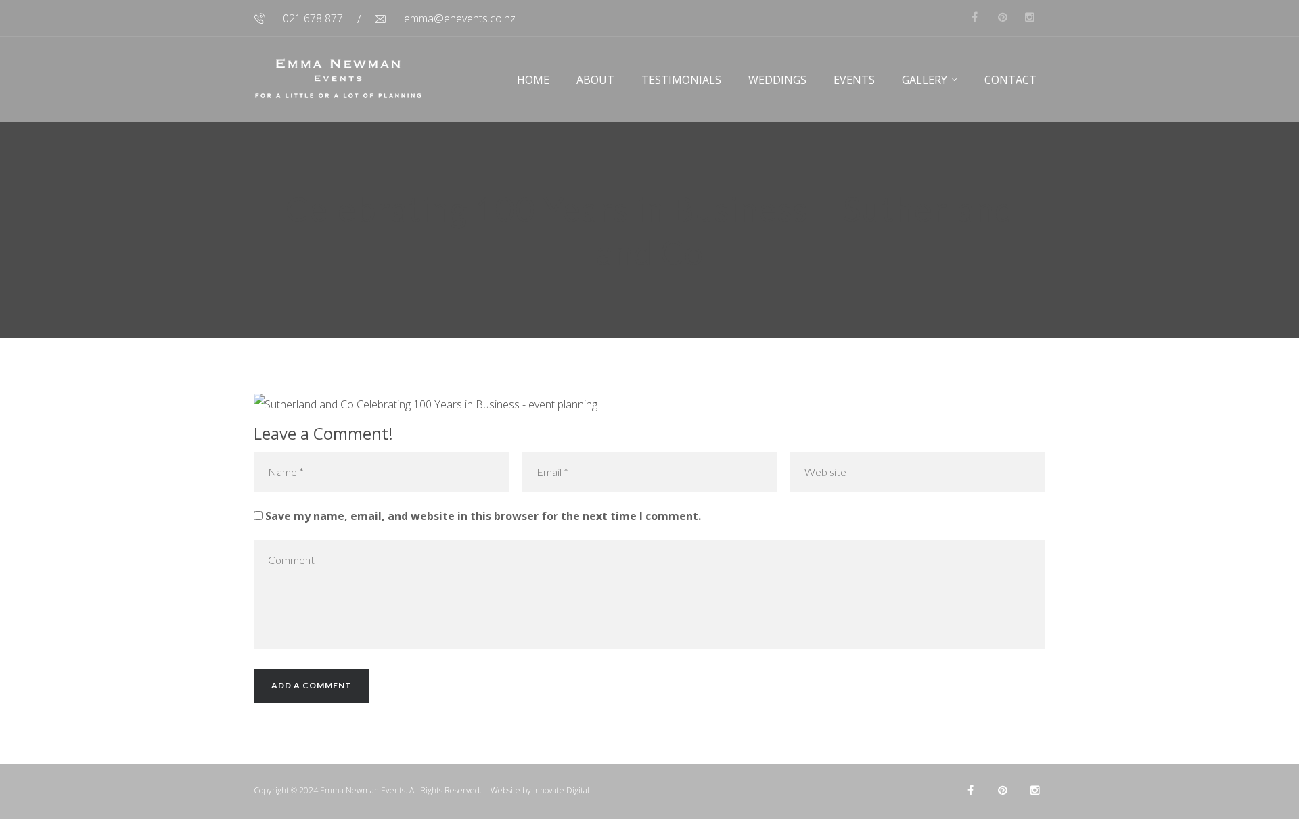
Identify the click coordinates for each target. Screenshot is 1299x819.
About (595, 79)
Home (533, 79)
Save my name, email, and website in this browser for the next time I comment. (483, 516)
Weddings (777, 79)
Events (854, 79)
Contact (1010, 79)
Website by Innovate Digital (540, 790)
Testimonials (681, 79)
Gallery (924, 79)
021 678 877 (313, 18)
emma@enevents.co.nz (460, 18)
